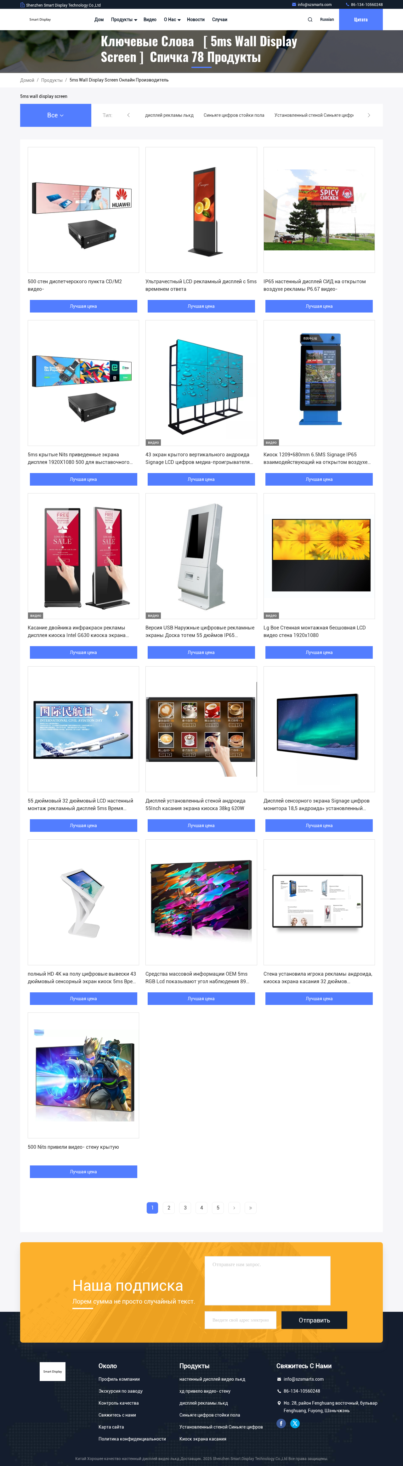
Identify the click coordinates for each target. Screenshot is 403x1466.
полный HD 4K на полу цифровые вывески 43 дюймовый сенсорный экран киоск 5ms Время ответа (83, 981)
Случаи (219, 19)
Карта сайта (111, 1426)
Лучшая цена (83, 306)
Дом (99, 19)
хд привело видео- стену (204, 1391)
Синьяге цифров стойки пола (209, 1415)
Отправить (314, 1320)
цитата (361, 19)
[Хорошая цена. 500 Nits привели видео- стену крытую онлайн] (83, 1075)
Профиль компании (119, 1379)
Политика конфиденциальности (132, 1438)
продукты (52, 80)
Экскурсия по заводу (121, 1391)
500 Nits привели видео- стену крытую (73, 1147)
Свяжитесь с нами (117, 1415)
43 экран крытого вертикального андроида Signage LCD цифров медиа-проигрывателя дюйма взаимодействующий (197, 462)
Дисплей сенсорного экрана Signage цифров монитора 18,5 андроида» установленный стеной (317, 808)
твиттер (295, 1423)
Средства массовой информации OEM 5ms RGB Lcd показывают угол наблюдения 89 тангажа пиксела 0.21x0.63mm (196, 981)
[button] (128, 115)
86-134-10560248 (366, 5)
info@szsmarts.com (315, 5)
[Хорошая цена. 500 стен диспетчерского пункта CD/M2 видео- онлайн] (83, 210)
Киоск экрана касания (202, 1438)
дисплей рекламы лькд (203, 1403)
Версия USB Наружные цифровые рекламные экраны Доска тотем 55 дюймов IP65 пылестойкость (199, 635)
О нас (170, 19)
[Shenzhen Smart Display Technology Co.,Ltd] (40, 19)
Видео (150, 19)
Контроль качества (119, 1403)
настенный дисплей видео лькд (212, 1379)
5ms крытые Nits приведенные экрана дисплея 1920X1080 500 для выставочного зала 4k (78, 462)
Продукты (122, 19)
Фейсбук (281, 1423)
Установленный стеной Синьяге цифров (221, 1426)
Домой (27, 80)
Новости (196, 19)
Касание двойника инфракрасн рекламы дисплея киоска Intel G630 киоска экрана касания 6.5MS (77, 635)
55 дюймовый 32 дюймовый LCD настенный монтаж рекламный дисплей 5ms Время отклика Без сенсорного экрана (80, 808)
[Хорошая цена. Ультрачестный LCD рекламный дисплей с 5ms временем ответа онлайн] (201, 210)
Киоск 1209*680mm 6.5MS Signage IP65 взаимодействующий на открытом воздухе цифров (315, 462)
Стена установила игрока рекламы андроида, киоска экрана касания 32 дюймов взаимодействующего (318, 981)
